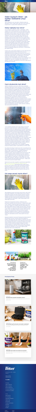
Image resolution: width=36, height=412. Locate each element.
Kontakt (7, 407)
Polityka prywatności (7, 410)
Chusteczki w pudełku (9, 390)
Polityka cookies (13, 410)
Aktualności (7, 401)
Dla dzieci (7, 404)
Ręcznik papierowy (9, 387)
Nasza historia (8, 395)
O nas (6, 393)
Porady (8, 280)
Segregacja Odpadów (9, 398)
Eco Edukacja (8, 396)
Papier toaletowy (8, 384)
